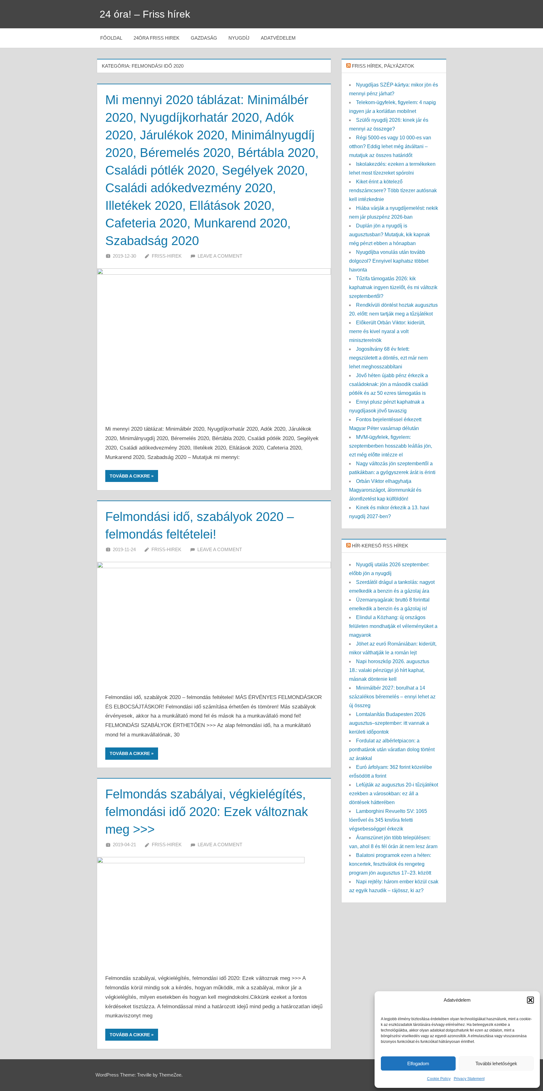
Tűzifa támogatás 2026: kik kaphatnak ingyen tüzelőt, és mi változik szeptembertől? (393, 287)
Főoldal (111, 38)
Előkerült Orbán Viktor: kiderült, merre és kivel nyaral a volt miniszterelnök (387, 331)
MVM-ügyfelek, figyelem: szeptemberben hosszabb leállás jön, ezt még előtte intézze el (390, 445)
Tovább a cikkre (130, 475)
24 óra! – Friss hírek (145, 14)
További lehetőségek (496, 1063)
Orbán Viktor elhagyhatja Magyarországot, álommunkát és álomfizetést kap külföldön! (385, 489)
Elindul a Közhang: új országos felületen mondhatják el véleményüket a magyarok (393, 626)
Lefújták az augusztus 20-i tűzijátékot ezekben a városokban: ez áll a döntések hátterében (393, 793)
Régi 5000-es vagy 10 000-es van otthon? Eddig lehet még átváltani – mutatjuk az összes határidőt (390, 146)
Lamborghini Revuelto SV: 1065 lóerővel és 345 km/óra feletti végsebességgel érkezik (388, 819)
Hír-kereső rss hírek (380, 545)
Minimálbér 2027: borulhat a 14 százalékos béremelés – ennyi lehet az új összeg (392, 696)
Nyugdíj (239, 38)
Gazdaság (204, 38)
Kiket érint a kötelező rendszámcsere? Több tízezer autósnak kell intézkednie (393, 190)
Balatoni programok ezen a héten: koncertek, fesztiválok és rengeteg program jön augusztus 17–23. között (390, 864)
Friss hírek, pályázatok (383, 66)
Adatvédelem (278, 38)
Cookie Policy (439, 1079)
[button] (530, 1000)
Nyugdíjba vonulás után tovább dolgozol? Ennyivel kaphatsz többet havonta (388, 260)
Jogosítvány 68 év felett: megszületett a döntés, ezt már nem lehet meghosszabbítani (388, 357)
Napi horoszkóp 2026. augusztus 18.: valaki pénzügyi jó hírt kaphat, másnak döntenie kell (389, 670)
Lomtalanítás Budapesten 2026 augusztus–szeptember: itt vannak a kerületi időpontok (389, 723)
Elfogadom (418, 1063)
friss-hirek (167, 256)
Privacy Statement (469, 1079)
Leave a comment (220, 256)
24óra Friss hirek (156, 38)
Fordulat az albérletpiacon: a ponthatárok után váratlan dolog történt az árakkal (392, 749)
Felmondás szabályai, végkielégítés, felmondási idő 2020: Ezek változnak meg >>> (206, 811)
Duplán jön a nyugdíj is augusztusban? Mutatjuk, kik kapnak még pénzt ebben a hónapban (389, 234)
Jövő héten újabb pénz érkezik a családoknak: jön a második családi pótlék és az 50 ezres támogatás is (388, 384)
